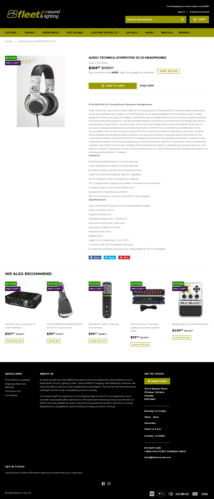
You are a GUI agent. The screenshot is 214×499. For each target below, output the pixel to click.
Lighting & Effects (104, 32)
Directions (158, 381)
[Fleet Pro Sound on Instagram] (109, 484)
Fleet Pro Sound (22, 492)
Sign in (181, 12)
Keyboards (50, 32)
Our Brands (11, 395)
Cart (202, 19)
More (149, 32)
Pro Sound (75, 32)
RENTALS (167, 32)
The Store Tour (13, 391)
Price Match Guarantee (17, 379)
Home (8, 41)
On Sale (132, 32)
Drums (30, 32)
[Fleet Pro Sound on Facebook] (103, 484)
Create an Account (199, 12)
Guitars (11, 32)
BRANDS (184, 32)
